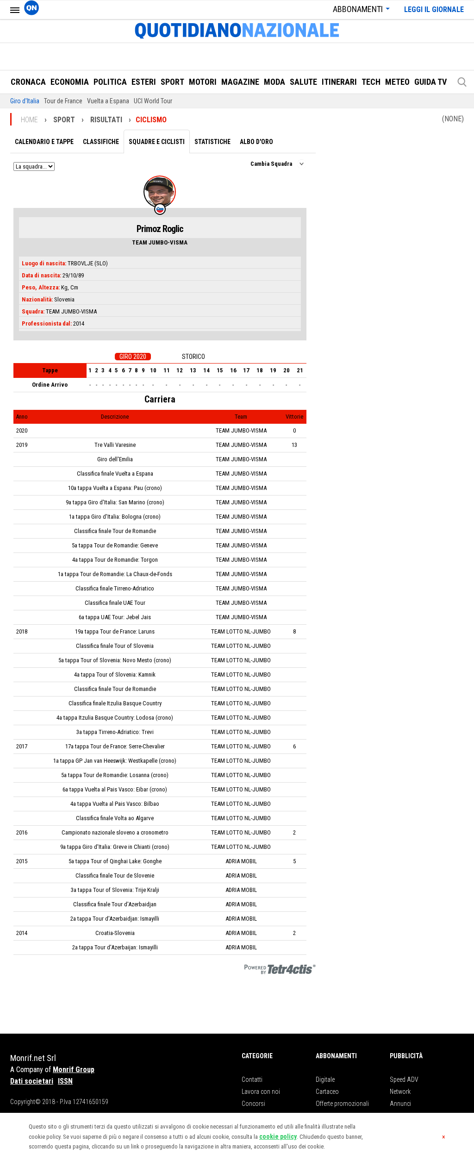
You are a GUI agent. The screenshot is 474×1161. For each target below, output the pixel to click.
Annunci (400, 1103)
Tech (371, 82)
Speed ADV (404, 1079)
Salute (303, 82)
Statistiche (212, 141)
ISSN (65, 1081)
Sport (172, 82)
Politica (110, 82)
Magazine (240, 82)
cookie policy (278, 1136)
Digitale (325, 1079)
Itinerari (339, 82)
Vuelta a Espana (108, 101)
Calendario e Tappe (44, 141)
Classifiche (101, 141)
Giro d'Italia (24, 101)
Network (400, 1091)
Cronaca (28, 82)
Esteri (143, 82)
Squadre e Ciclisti (157, 141)
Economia (69, 82)
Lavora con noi (261, 1091)
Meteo (397, 82)
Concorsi (253, 1103)
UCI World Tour (153, 101)
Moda (274, 82)
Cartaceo (327, 1091)
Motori (203, 82)
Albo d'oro (256, 141)
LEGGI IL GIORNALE (434, 9)
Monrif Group (73, 1069)
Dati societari (31, 1081)
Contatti (252, 1079)
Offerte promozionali (342, 1103)
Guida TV (430, 82)
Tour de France (63, 101)
